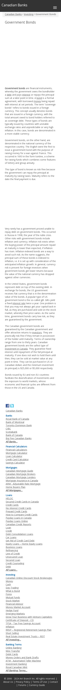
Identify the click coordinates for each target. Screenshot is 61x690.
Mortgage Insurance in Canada (22, 480)
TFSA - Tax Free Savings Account (23, 623)
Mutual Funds (13, 597)
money (37, 101)
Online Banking (13, 647)
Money (9, 581)
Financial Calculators (16, 449)
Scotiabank (11, 431)
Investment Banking (16, 663)
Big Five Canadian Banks (19, 438)
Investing (28, 14)
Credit (9, 530)
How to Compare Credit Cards (21, 514)
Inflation (10, 626)
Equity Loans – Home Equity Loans (24, 543)
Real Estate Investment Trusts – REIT (25, 636)
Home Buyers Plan (15, 487)
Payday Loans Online (17, 521)
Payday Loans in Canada (19, 517)
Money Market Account (18, 607)
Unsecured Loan (14, 556)
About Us (8, 681)
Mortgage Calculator (16, 452)
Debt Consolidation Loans (19, 534)
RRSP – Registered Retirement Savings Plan (28, 629)
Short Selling (12, 633)
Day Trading (12, 587)
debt (9, 94)
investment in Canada (16, 348)
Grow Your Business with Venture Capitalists (29, 616)
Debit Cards (12, 654)
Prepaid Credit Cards (16, 511)
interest (26, 94)
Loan (8, 527)
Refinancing (12, 550)
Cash (8, 584)
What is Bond (13, 590)
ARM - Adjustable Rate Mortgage (23, 483)
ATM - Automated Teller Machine (23, 660)
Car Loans (11, 537)
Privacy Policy (23, 681)
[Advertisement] (30, 56)
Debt (8, 566)
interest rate (19, 303)
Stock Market (13, 600)
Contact (54, 681)
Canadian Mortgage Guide (19, 470)
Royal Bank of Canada (17, 418)
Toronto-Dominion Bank (19, 425)
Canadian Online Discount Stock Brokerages (29, 577)
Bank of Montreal (15, 422)
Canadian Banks (13, 14)
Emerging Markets (15, 613)
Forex (9, 594)
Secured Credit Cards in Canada (22, 501)
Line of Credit (13, 553)
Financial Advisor (14, 603)
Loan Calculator (14, 456)
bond (39, 97)
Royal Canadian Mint (16, 667)
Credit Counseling (15, 563)
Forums (22, 685)
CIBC (8, 428)
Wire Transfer (13, 651)
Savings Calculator (15, 462)
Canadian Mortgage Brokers (20, 474)
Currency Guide (37, 685)
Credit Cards (12, 504)
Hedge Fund (12, 610)
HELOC (9, 498)
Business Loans (14, 547)
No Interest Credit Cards (18, 508)
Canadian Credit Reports (18, 524)
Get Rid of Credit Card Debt (20, 540)
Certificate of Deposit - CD (20, 620)
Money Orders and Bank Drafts (22, 657)
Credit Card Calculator (17, 459)
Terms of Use (40, 681)
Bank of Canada (14, 435)
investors (37, 332)
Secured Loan (13, 560)
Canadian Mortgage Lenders (21, 477)
